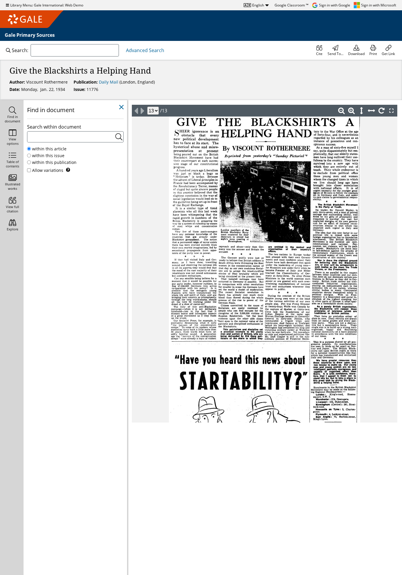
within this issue (48, 155)
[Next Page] (142, 110)
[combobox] (75, 50)
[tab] (12, 115)
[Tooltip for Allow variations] (68, 169)
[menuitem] (319, 50)
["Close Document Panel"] (121, 107)
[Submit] (118, 136)
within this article (49, 149)
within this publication (54, 162)
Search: (20, 50)
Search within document (54, 127)
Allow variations (47, 170)
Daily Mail (109, 82)
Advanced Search (145, 50)
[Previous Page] (136, 110)
